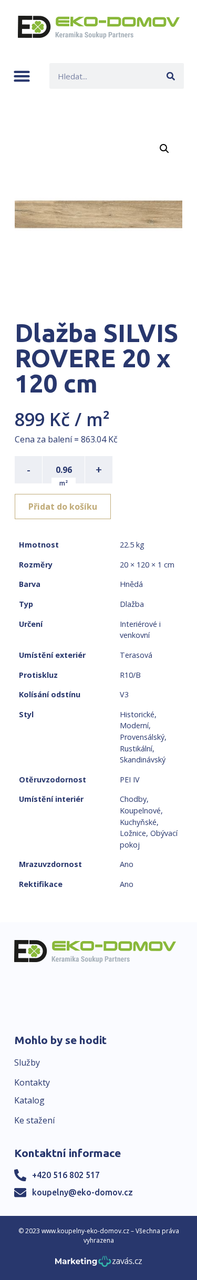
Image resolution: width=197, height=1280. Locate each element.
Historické (137, 714)
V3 (124, 694)
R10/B (130, 675)
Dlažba (132, 604)
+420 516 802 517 (66, 1175)
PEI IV (130, 779)
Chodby (133, 799)
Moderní (134, 725)
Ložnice (133, 833)
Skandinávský (142, 760)
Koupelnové (140, 811)
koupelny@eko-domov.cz (82, 1192)
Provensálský (142, 737)
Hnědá (131, 584)
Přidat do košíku (62, 506)
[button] (21, 76)
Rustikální (136, 748)
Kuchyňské (138, 822)
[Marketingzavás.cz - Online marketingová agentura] (98, 1264)
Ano (126, 864)
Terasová (136, 655)
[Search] (171, 76)
